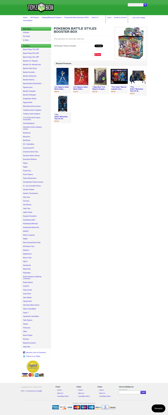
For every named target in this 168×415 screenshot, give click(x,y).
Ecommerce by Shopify (34, 391)
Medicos (26, 250)
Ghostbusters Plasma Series (33, 182)
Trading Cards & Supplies (32, 110)
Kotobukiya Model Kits (31, 227)
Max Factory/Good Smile (32, 242)
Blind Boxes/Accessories (32, 106)
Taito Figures (27, 320)
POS (22, 391)
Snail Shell (27, 294)
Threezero (26, 328)
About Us (95, 17)
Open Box (26, 347)
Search (59, 390)
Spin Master (27, 297)
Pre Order (26, 36)
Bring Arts (26, 137)
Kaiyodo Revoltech (30, 216)
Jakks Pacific (27, 212)
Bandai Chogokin (29, 91)
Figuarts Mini (27, 102)
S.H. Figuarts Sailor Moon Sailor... (61, 88)
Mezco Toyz (27, 258)
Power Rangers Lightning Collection (32, 278)
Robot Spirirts (28, 282)
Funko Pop (27, 171)
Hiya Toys (26, 197)
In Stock (26, 40)
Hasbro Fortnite (28, 189)
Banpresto (26, 133)
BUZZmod (26, 140)
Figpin (25, 167)
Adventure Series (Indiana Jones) (32, 128)
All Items (26, 32)
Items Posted (27, 335)
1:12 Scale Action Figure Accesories (31, 118)
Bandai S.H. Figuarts (30, 61)
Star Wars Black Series (31, 305)
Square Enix (27, 301)
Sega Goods (27, 290)
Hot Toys (26, 201)
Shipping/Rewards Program (52, 17)
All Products (34, 17)
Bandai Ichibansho (29, 76)
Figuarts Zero (28, 87)
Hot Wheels (27, 205)
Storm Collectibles (29, 309)
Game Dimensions (29, 178)
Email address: (123, 389)
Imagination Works (29, 99)
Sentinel (26, 286)
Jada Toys (26, 208)
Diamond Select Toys (30, 152)
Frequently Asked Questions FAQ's (76, 17)
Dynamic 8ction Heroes (31, 156)
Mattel (25, 239)
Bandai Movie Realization (32, 83)
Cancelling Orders (63, 396)
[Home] (40, 11)
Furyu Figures (28, 174)
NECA (25, 261)
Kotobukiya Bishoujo (30, 224)
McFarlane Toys (28, 246)
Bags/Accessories (29, 343)
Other (25, 331)
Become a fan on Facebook (36, 352)
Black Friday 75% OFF (31, 49)
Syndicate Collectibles (31, 316)
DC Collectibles (28, 144)
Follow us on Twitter (33, 356)
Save (98, 55)
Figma (25, 163)
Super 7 (26, 313)
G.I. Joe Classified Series (32, 186)
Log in (109, 17)
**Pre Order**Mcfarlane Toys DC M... (136, 89)
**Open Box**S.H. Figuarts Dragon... (99, 88)
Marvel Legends (29, 235)
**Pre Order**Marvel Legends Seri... (118, 88)
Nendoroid (27, 265)
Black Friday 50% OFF (31, 53)
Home (25, 17)
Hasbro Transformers (30, 193)
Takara (25, 324)
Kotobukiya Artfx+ (29, 220)
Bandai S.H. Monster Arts (32, 65)
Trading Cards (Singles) (31, 114)
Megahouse (27, 254)
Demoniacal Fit (28, 148)
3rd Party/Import (28, 123)
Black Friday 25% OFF (31, 57)
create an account (120, 17)
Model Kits (27, 269)
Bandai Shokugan (29, 95)
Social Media (27, 20)
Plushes (26, 339)
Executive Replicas (30, 159)
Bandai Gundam (29, 72)
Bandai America (28, 80)
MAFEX (25, 231)
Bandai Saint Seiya (30, 68)
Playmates (27, 273)
